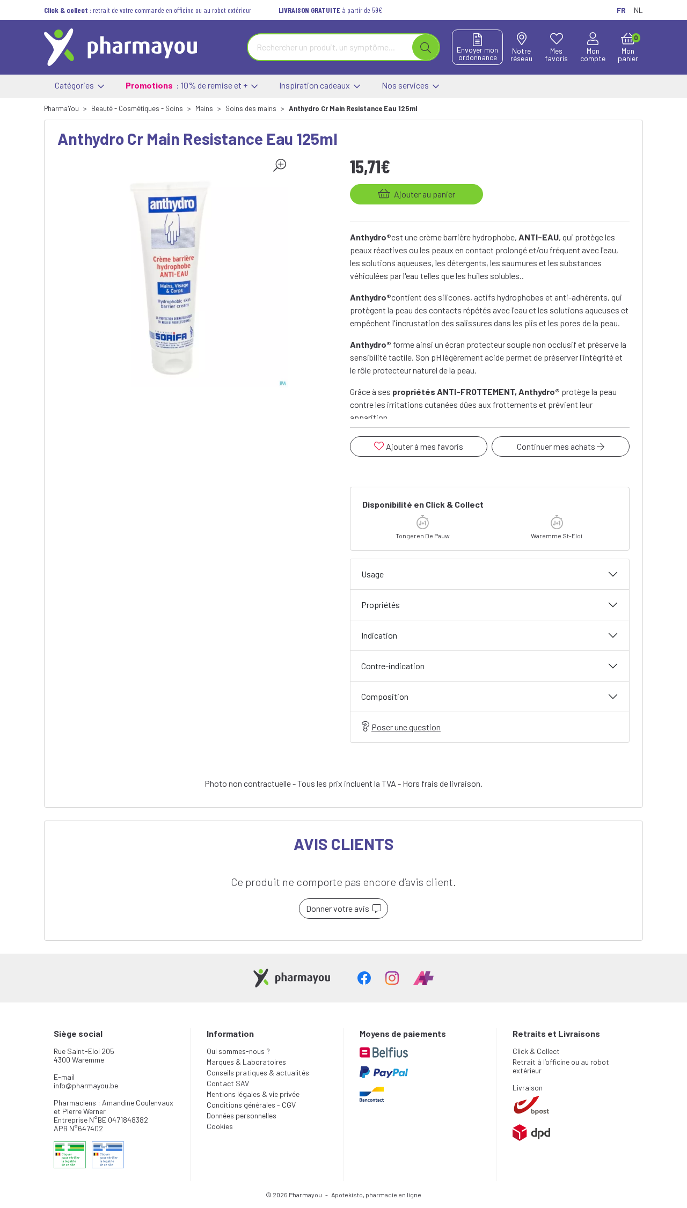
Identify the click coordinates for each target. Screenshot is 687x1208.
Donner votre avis (339, 908)
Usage (372, 574)
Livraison (528, 1087)
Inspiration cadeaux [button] (315, 85)
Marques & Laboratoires (246, 1061)
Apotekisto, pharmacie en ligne (376, 1194)
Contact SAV (228, 1083)
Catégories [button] (75, 85)
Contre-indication (393, 666)
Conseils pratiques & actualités (258, 1072)
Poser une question (406, 727)
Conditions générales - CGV (251, 1104)
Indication (379, 635)
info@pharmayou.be (86, 1085)
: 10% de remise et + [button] (187, 85)
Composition (384, 696)
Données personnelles (241, 1115)
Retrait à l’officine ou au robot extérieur (561, 1066)
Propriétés (380, 604)
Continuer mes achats (557, 446)
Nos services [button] (406, 85)
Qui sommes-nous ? (238, 1051)
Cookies (220, 1126)
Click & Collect (536, 1051)
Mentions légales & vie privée (253, 1094)
